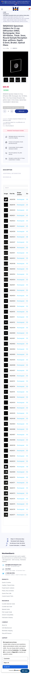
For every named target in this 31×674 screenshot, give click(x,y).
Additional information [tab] (12, 173)
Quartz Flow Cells (6, 593)
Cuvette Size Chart (7, 606)
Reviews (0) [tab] (7, 177)
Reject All (6, 662)
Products (6, 13)
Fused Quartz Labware (8, 588)
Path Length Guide (7, 612)
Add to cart (21, 111)
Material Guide (6, 609)
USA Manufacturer (7, 628)
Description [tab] (7, 170)
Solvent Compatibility (7, 614)
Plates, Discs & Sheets (8, 590)
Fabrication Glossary (7, 617)
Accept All (6, 666)
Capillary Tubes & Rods (8, 585)
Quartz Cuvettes (6, 582)
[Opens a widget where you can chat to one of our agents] (24, 671)
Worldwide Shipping (7, 630)
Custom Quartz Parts (7, 596)
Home (4, 12)
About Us (4, 625)
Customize (7, 658)
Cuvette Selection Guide (8, 604)
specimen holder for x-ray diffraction (14, 122)
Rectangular (20, 199)
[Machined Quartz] (15, 9)
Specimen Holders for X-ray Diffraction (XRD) (16, 15)
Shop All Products (6, 633)
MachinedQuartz (10, 125)
